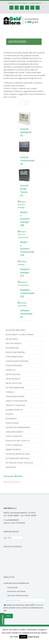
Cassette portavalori (16, 401)
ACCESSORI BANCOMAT (15, 330)
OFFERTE (10, 414)
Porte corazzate (14, 436)
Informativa (37, 605)
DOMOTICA (10, 370)
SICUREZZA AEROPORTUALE (18, 454)
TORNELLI (10, 392)
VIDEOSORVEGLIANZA (15, 396)
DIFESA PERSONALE (14, 365)
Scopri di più (33, 636)
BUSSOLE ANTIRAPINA (15, 352)
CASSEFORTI (11, 467)
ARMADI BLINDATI (13, 449)
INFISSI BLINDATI (13, 378)
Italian (9, 538)
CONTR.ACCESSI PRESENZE (17, 361)
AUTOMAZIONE (12, 348)
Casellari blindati (14, 432)
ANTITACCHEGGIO (13, 343)
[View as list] (26, 102)
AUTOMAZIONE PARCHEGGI (17, 458)
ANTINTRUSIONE (13, 374)
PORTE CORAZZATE (14, 445)
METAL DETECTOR (14, 383)
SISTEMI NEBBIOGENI (15, 387)
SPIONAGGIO (11, 418)
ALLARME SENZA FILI (14, 409)
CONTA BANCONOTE (14, 356)
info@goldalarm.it (35, 3)
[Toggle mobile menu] (44, 17)
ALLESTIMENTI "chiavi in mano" (20, 334)
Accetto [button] (23, 637)
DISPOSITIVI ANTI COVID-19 (18, 440)
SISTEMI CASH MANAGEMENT (18, 427)
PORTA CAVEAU (12, 423)
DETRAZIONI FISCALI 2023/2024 (19, 462)
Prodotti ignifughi (15, 405)
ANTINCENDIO (12, 339)
